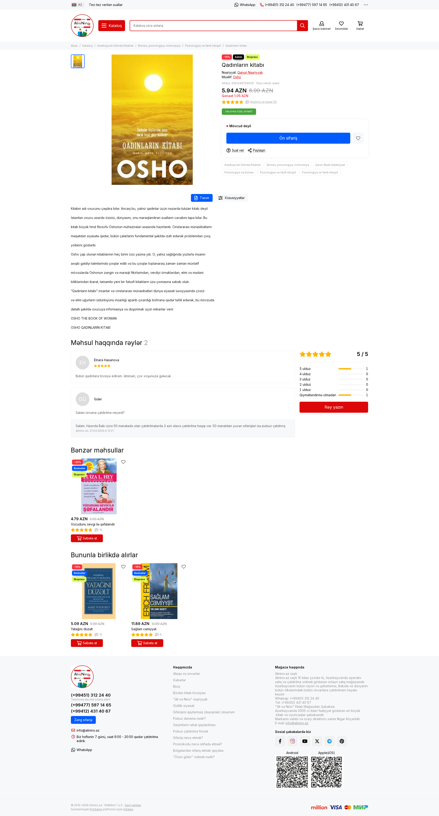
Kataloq (87, 45)
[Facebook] (280, 741)
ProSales (96, 809)
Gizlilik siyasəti (183, 706)
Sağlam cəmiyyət (143, 629)
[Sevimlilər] (358, 138)
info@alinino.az (88, 730)
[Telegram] (329, 741)
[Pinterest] (342, 741)
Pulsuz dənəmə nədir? (189, 718)
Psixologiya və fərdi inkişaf (203, 45)
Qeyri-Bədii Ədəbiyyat (330, 165)
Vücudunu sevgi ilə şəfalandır (93, 524)
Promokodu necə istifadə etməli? (197, 744)
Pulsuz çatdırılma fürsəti (190, 731)
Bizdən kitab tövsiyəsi (189, 693)
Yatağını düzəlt (82, 629)
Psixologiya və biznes (239, 172)
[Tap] (302, 25)
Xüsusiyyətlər (235, 198)
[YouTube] (305, 741)
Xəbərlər (179, 680)
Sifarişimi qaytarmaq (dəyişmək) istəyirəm (204, 712)
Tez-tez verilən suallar (106, 5)
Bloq (176, 686)
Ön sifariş (288, 138)
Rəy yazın (333, 407)
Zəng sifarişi (83, 720)
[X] (317, 741)
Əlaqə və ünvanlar (186, 674)
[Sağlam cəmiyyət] (159, 591)
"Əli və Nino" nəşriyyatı (190, 699)
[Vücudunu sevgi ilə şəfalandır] (99, 486)
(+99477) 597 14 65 (311, 5)
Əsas (74, 45)
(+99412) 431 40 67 (344, 5)
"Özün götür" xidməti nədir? (194, 757)
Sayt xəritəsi (133, 805)
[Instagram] (292, 741)
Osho (237, 77)
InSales (128, 809)
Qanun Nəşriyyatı (250, 72)
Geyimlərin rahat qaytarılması (194, 725)
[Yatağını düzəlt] (99, 591)
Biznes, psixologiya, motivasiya (159, 45)
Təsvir (204, 198)
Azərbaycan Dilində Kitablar (115, 45)
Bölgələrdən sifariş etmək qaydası (198, 750)
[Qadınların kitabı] (152, 119)
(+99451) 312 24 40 (279, 5)
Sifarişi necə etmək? (188, 738)
